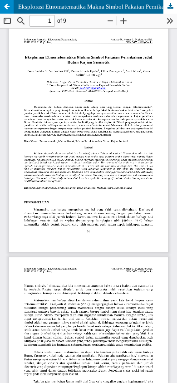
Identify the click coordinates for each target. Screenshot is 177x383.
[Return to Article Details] (7, 7)
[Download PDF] (170, 7)
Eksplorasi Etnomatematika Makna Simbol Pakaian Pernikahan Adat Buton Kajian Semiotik (97, 6)
